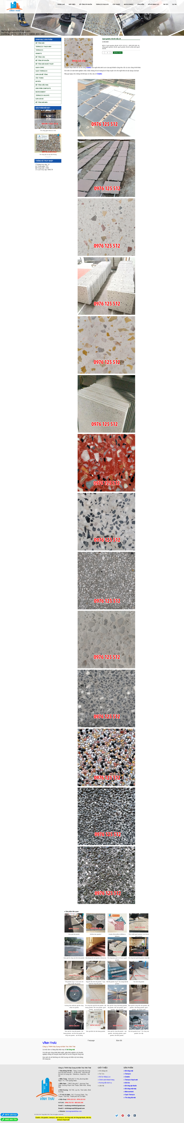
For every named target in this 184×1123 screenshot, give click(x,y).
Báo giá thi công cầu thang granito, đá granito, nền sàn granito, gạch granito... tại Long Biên (117, 1007)
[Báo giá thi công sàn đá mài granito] (74, 946)
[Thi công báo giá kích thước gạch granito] (117, 946)
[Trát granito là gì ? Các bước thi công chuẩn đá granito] (74, 970)
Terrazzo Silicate (42, 95)
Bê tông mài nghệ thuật (45, 64)
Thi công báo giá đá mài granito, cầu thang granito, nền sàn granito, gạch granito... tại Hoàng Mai (95, 1007)
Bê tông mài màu (42, 102)
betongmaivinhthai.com (74, 1111)
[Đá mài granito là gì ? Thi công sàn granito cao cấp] (138, 1020)
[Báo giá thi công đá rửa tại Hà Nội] (47, 119)
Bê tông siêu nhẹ (42, 85)
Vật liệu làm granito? (95, 934)
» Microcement (129, 1091)
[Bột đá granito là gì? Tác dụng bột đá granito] (117, 970)
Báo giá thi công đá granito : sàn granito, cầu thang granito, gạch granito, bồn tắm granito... (117, 1033)
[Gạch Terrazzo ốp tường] (47, 143)
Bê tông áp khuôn (42, 60)
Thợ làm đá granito (138, 981)
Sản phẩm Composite (43, 88)
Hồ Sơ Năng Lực (104, 1077)
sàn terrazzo (60, 1117)
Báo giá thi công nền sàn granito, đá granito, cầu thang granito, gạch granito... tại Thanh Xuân (138, 1007)
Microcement (41, 92)
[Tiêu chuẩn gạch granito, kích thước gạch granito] (138, 923)
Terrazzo (39, 50)
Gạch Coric (40, 67)
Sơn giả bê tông (42, 74)
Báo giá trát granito (74, 934)
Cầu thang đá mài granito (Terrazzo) (95, 958)
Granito (39, 53)
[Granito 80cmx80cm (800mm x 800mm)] (117, 923)
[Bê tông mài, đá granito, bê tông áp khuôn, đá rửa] (116, 1115)
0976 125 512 (11, 1115)
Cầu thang (40, 78)
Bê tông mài (40, 43)
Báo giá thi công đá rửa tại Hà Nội (48, 130)
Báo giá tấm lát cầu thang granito (95, 1031)
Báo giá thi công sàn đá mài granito (74, 958)
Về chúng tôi (103, 1071)
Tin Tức (101, 1074)
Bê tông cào (40, 57)
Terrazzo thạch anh (43, 46)
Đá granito (44, 1117)
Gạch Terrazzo (41, 71)
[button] (48, 110)
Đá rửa (38, 81)
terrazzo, (52, 1117)
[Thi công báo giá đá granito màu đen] (138, 946)
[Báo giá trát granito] (74, 923)
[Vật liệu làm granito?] (95, 923)
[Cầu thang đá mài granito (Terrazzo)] (95, 946)
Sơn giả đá (39, 99)
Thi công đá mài (130, 1097)
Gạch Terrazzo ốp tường (48, 154)
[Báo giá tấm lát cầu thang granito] (95, 1020)
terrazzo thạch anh (63, 1120)
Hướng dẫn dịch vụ (105, 1083)
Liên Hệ (101, 1085)
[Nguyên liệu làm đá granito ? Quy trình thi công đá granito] (95, 970)
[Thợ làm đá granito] (138, 970)
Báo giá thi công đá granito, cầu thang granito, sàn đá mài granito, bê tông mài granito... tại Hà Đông (74, 1033)
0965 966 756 (11, 1119)
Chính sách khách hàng (106, 1080)
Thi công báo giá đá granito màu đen (138, 958)
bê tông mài (69, 1117)
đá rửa (88, 1117)
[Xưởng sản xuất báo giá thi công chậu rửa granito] (74, 994)
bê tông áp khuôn (79, 1117)
